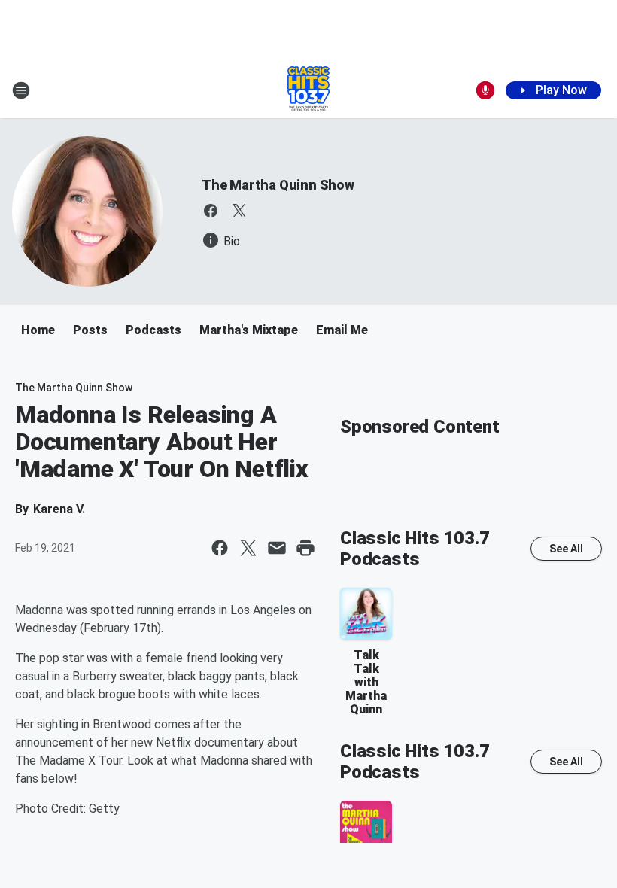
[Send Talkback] (485, 90)
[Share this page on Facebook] (219, 547)
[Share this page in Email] (276, 547)
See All (566, 549)
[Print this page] (305, 547)
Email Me (342, 330)
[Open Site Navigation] (21, 90)
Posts (90, 330)
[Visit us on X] (239, 211)
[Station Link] (308, 90)
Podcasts (153, 330)
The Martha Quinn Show (278, 185)
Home (38, 330)
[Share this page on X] (248, 547)
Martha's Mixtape (248, 330)
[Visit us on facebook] (211, 211)
